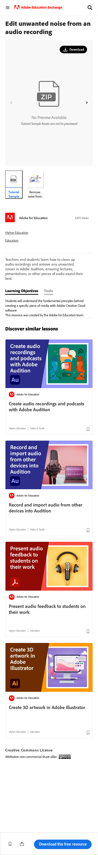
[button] (90, 7)
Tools (48, 290)
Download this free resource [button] (63, 843)
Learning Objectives (21, 290)
